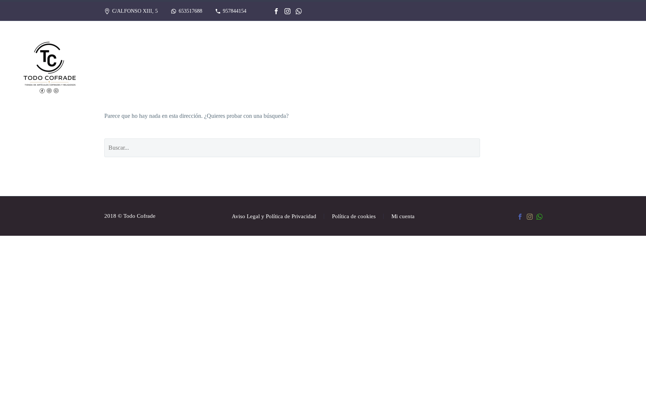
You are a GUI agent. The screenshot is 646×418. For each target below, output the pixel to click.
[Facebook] (276, 11)
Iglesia (583, 65)
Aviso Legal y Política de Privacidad (274, 216)
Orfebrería (355, 65)
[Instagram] (287, 11)
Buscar (516, 147)
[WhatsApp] (298, 11)
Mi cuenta (403, 216)
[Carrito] (629, 66)
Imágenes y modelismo (424, 65)
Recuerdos (305, 65)
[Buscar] (610, 66)
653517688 (190, 11)
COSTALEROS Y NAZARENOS (516, 65)
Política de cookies (354, 216)
